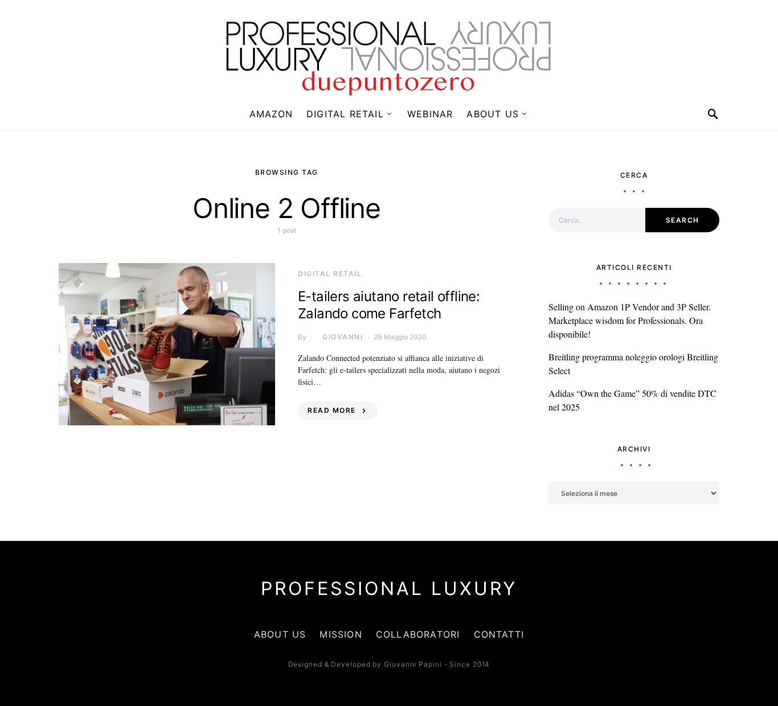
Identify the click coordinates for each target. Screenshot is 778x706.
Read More (332, 410)
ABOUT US (492, 114)
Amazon (271, 114)
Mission (341, 634)
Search (682, 220)
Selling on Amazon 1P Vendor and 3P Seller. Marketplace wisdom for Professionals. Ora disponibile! (629, 320)
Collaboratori (418, 634)
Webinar (430, 114)
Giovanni (342, 337)
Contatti (499, 634)
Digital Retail (345, 114)
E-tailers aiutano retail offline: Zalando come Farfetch (389, 305)
